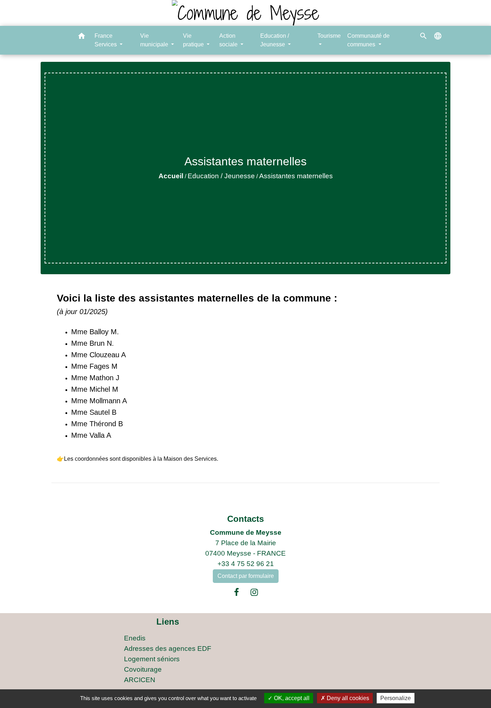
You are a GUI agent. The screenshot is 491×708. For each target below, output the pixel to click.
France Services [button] (106, 40)
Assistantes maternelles (296, 176)
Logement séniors (152, 659)
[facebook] (236, 592)
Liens (167, 621)
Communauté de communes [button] (368, 40)
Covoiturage (143, 669)
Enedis (135, 638)
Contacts (245, 519)
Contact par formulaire (245, 576)
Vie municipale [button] (155, 40)
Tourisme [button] (329, 36)
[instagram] (254, 592)
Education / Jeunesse (221, 176)
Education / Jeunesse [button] (274, 40)
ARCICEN (139, 680)
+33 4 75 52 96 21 (245, 563)
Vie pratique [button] (194, 40)
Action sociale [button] (229, 40)
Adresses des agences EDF (167, 648)
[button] (82, 37)
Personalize (395, 698)
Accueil (171, 176)
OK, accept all (290, 698)
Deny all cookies (347, 698)
